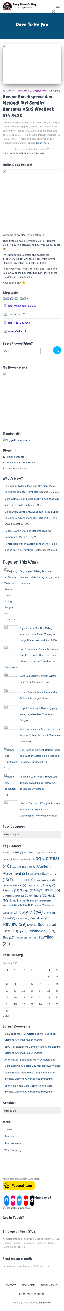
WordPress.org (12, 1150)
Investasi (8, 905)
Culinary (35, 874)
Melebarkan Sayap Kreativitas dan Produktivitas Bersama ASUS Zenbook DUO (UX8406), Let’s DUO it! (31, 517)
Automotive (48, 852)
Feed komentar (13, 1143)
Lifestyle (34, 91)
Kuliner (49, 905)
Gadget (26, 890)
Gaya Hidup (47, 890)
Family (50, 885)
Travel (31, 938)
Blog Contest (10, 91)
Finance (11, 890)
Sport (23, 931)
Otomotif (9, 918)
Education (22, 880)
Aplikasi (7, 853)
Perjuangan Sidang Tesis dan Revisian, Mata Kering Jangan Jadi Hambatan (39, 577)
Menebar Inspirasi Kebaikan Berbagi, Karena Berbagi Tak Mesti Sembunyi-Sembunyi (40, 735)
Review (43, 91)
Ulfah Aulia (10, 1085)
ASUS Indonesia (32, 853)
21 (40, 997)
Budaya (17, 867)
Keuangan (38, 905)
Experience (23, 91)
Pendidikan (40, 918)
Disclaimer (28, 1285)
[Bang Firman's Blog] (21, 6)
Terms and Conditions (32, 1294)
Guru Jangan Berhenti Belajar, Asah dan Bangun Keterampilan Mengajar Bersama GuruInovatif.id (40, 755)
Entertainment (45, 880)
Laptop (8, 913)
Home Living (19, 900)
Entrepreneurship (14, 885)
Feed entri (10, 1136)
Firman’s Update (15, 456)
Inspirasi (36, 900)
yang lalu (34, 152)
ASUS (18, 852)
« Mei (6, 1016)
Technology (54, 91)
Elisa (7, 1033)
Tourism (21, 937)
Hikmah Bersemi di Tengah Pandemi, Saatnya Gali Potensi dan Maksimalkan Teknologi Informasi (40, 809)
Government (36, 895)
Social (32, 925)
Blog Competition (22, 859)
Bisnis (7, 859)
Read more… (43, 142)
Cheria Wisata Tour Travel (20, 462)
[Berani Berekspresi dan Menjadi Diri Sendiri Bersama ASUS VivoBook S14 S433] (32, 64)
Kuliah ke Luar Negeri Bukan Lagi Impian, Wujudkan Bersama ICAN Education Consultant (38, 782)
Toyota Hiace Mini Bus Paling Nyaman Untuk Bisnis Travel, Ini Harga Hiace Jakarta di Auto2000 (38, 634)
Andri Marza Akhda (15, 1059)
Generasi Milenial (13, 895)
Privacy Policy (49, 1285)
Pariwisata (22, 918)
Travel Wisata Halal (16, 468)
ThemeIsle (45, 1302)
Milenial (49, 912)
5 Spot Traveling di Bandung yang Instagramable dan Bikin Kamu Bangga (39, 714)
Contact (11, 1285)
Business (29, 866)
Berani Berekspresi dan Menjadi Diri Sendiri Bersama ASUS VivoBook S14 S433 (28, 106)
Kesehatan (22, 905)
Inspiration (48, 901)
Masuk (8, 1129)
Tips (8, 937)
